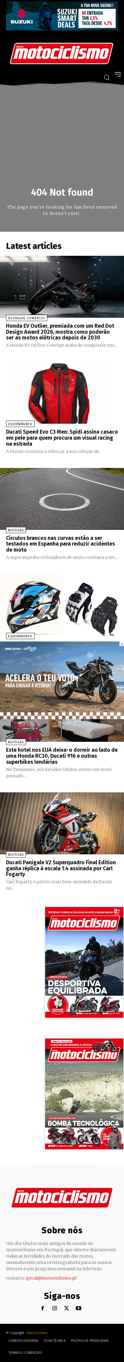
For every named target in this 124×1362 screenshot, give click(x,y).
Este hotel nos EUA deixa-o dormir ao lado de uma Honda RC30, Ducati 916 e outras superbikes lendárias (62, 756)
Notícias (16, 530)
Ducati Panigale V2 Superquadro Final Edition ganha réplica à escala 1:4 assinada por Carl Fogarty (61, 868)
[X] (66, 1308)
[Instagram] (54, 1308)
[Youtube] (78, 1308)
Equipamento (20, 424)
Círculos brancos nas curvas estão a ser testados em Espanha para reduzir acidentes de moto (60, 544)
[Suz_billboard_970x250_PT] (62, 28)
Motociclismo (37, 1333)
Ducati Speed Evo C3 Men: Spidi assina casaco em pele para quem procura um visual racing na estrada (62, 438)
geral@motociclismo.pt (51, 1278)
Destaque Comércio (26, 318)
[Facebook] (42, 1308)
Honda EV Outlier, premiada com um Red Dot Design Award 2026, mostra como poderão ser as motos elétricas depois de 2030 (60, 332)
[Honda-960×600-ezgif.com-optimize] (62, 717)
